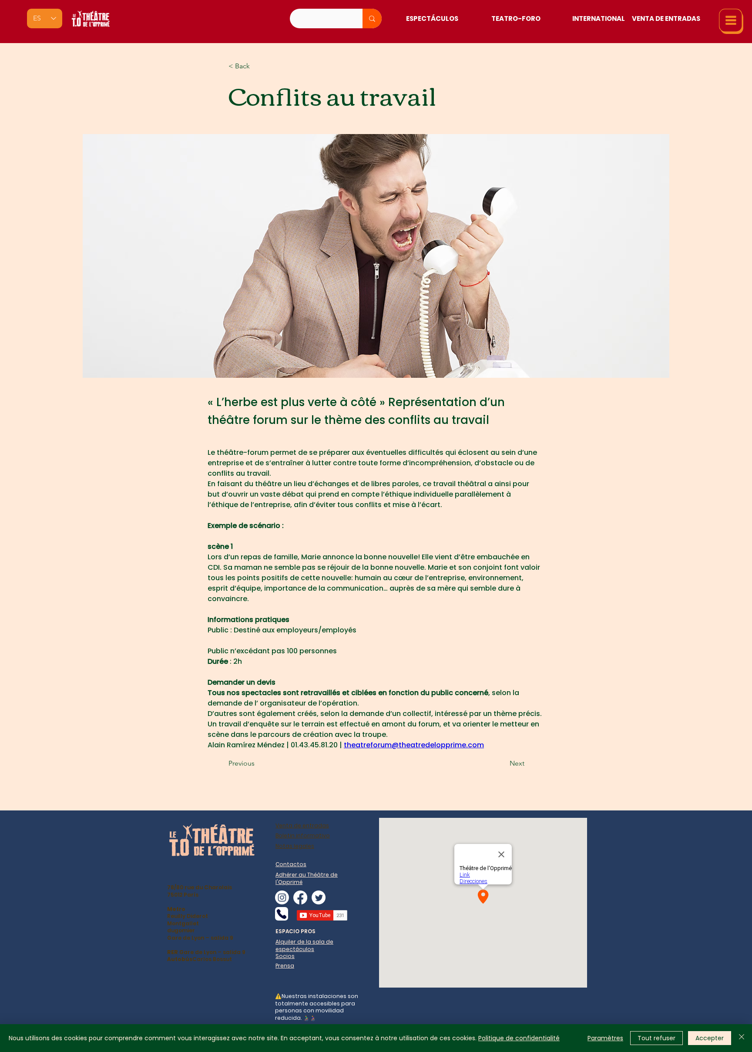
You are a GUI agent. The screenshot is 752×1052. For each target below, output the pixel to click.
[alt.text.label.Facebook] (300, 897)
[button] (731, 21)
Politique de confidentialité (519, 1038)
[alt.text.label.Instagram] (282, 897)
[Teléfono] (281, 914)
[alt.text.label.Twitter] (319, 897)
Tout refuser (656, 1038)
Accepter (709, 1038)
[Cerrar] (741, 1038)
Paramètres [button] (605, 1038)
